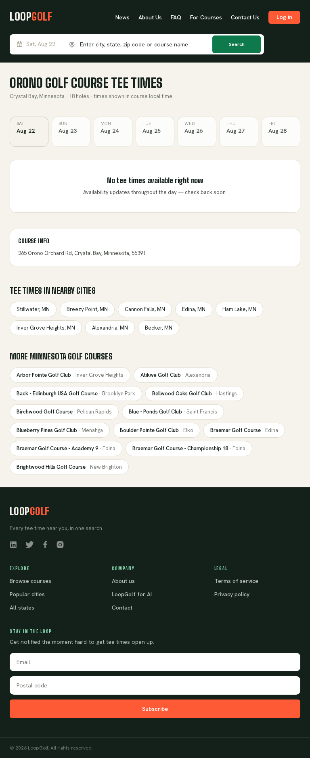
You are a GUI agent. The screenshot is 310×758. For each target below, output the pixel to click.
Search (237, 44)
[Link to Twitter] (29, 544)
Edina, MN (193, 309)
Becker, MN (158, 327)
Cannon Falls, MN (145, 309)
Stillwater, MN (33, 309)
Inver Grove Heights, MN (46, 327)
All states (22, 607)
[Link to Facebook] (45, 544)
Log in (284, 17)
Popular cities (27, 594)
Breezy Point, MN (87, 309)
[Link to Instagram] (60, 544)
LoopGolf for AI (132, 594)
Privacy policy (231, 594)
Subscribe (155, 708)
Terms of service (236, 581)
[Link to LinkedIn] (13, 544)
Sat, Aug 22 (40, 44)
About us (123, 581)
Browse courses (30, 581)
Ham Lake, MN (239, 309)
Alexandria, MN (110, 327)
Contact (122, 607)
